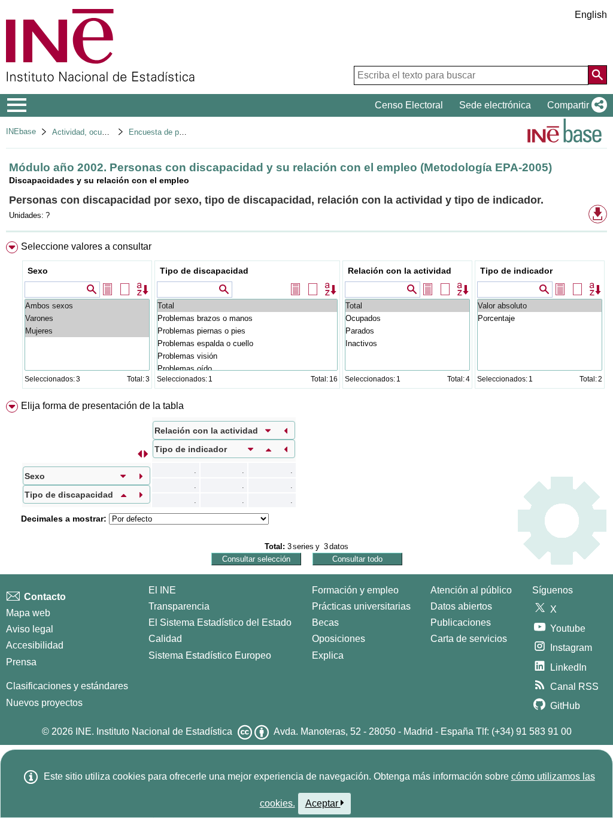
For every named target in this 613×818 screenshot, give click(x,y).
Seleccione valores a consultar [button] (86, 246)
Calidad (165, 639)
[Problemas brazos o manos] (247, 318)
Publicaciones (460, 622)
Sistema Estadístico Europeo (209, 655)
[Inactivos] (407, 343)
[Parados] (407, 331)
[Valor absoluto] (540, 305)
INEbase (21, 131)
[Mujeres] (87, 331)
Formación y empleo (355, 590)
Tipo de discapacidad (204, 270)
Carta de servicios (468, 639)
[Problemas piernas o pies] (247, 331)
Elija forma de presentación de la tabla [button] (102, 406)
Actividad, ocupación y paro (100, 132)
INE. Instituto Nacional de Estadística (153, 731)
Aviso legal (29, 629)
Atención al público (471, 590)
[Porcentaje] (540, 318)
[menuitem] (306, 317)
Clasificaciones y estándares (67, 686)
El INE (162, 590)
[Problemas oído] (247, 368)
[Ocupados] (407, 318)
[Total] (247, 305)
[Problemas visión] (247, 356)
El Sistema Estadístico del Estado (220, 622)
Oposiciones (338, 639)
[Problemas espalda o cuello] (247, 343)
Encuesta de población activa (180, 132)
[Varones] (87, 318)
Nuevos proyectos (44, 703)
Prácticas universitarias (361, 606)
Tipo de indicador (516, 270)
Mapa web (28, 613)
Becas (325, 622)
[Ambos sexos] (87, 305)
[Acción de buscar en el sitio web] (597, 74)
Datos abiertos (461, 606)
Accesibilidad (34, 645)
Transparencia (179, 606)
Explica (328, 655)
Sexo (38, 270)
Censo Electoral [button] (409, 105)
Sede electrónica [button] (495, 105)
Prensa (21, 662)
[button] (574, 105)
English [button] (591, 15)
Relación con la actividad (399, 270)
